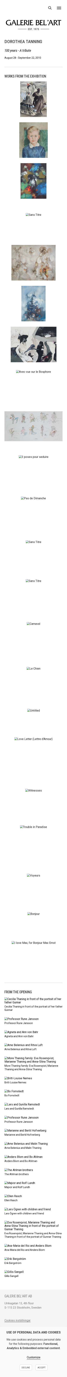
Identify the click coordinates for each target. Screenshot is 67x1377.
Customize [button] (33, 1357)
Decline (26, 1367)
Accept (42, 1367)
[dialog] (33, 1352)
